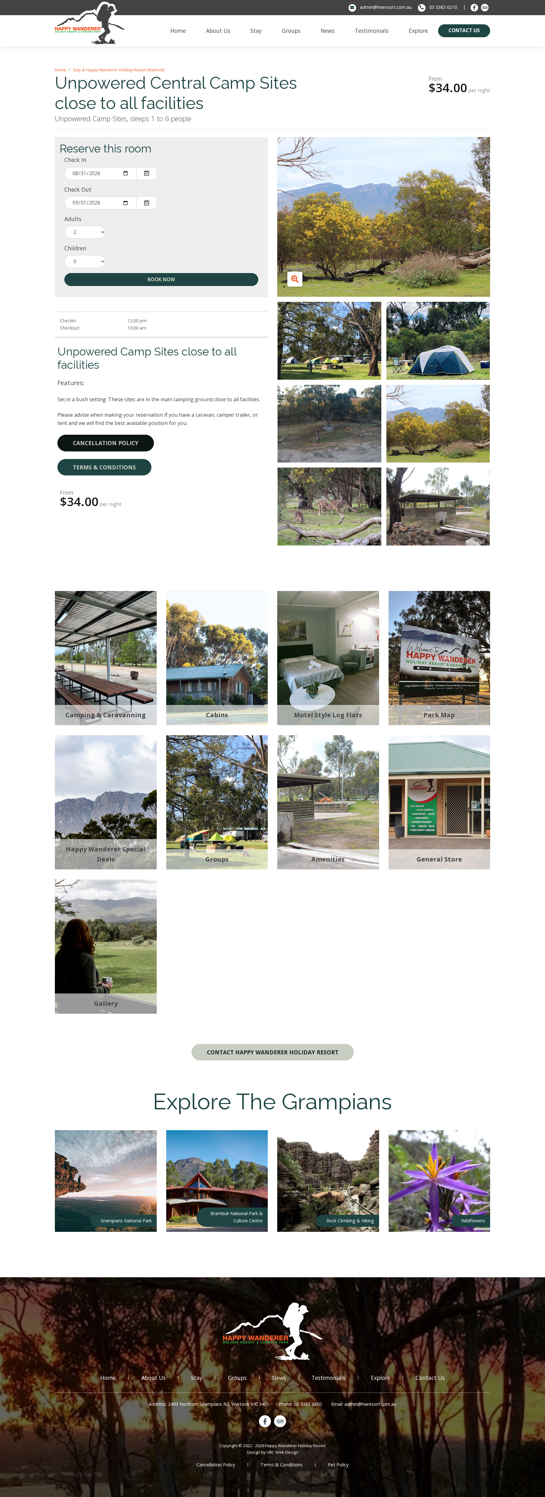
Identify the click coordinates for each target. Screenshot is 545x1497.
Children (75, 248)
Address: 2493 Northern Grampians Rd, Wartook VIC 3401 (209, 1404)
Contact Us (430, 1377)
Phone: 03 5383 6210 (300, 1404)
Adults (72, 219)
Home (60, 70)
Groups (237, 1377)
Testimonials (328, 1377)
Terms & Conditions (104, 467)
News (279, 1377)
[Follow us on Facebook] (474, 7)
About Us (153, 1377)
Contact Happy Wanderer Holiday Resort (272, 1052)
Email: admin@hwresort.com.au (363, 1404)
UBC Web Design (282, 1452)
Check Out (77, 189)
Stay (196, 1377)
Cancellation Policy (105, 443)
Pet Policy (338, 1465)
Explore (380, 1377)
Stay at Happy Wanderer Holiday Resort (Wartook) (118, 70)
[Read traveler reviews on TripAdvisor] (485, 7)
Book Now (161, 279)
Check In (75, 160)
